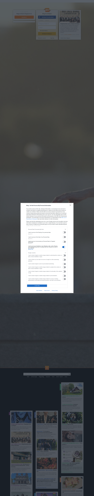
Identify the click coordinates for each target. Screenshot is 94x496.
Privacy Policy (55, 290)
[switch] (64, 232)
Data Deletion (39, 290)
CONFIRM (37, 285)
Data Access (47, 290)
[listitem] (47, 229)
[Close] (71, 205)
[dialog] (47, 248)
